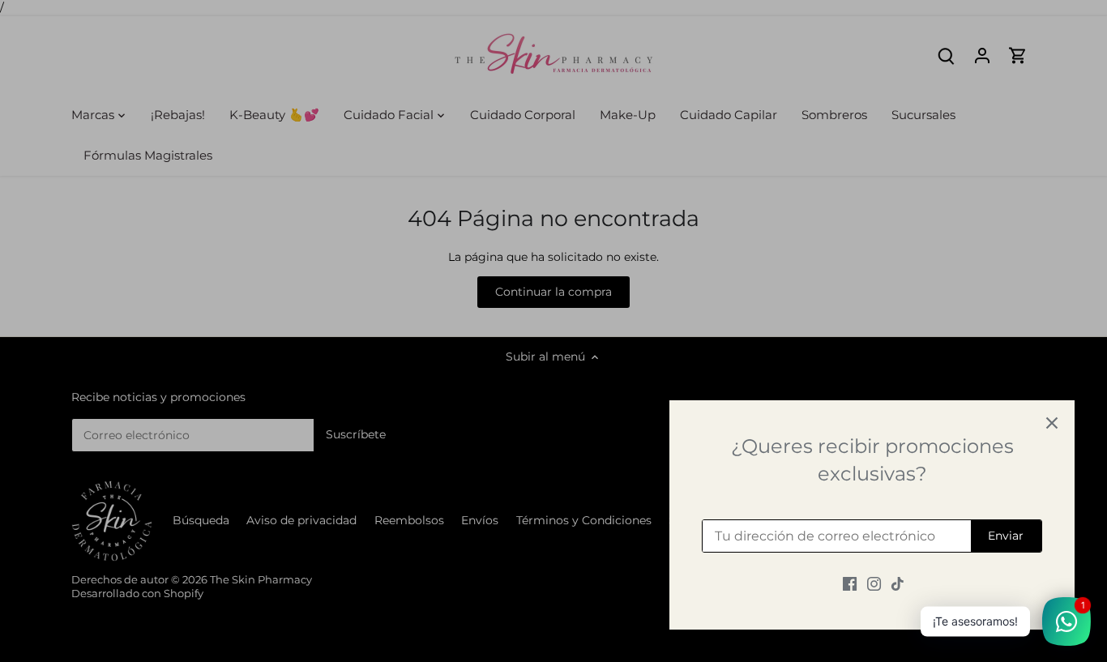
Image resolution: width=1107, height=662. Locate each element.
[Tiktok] (897, 583)
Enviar (1006, 535)
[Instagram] (874, 583)
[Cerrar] (1052, 423)
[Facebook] (850, 583)
